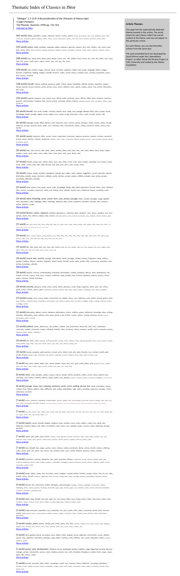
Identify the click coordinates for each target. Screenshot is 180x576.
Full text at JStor (24, 28)
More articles (22, 41)
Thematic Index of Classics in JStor (44, 7)
